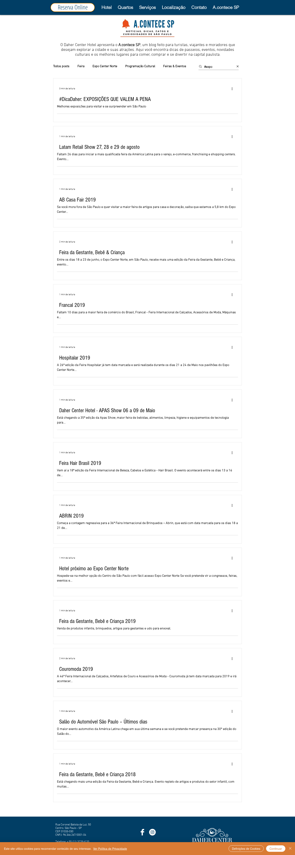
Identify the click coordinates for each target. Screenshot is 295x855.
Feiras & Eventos (174, 66)
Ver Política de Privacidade (110, 849)
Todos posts (61, 66)
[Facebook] (142, 832)
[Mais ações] (233, 88)
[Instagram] (152, 832)
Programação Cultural (140, 66)
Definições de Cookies (246, 849)
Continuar (276, 849)
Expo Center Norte (105, 66)
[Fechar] (290, 848)
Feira (80, 66)
